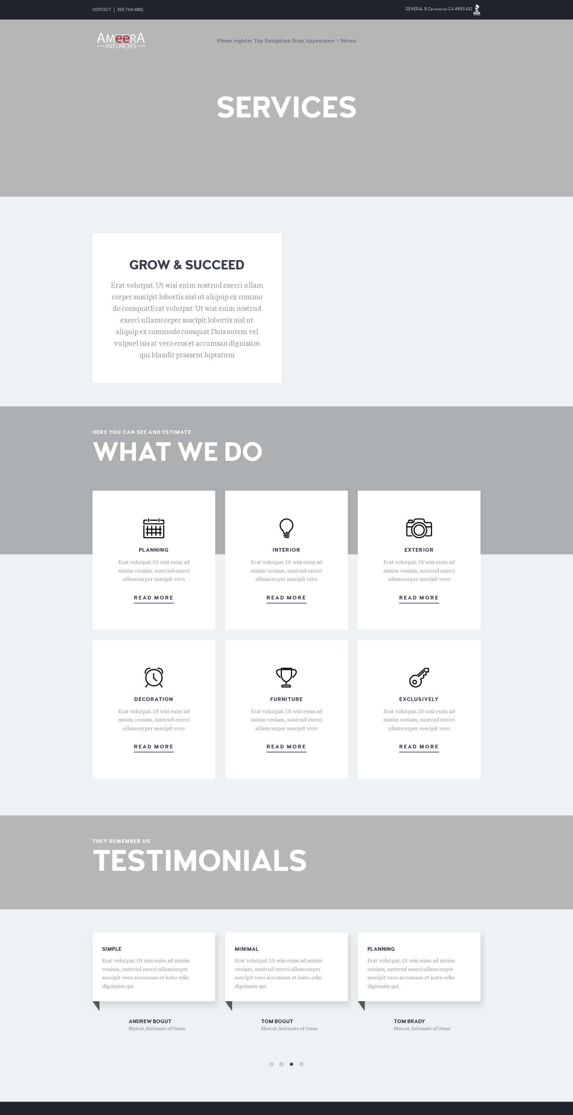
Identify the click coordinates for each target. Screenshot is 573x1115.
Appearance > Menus (330, 40)
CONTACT (102, 9)
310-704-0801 (130, 9)
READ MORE (154, 597)
